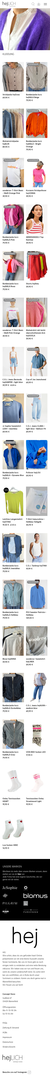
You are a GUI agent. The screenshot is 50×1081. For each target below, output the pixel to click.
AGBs (5, 1033)
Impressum (7, 1037)
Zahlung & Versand (11, 1028)
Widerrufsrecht (9, 1047)
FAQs (5, 1023)
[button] (33, 4)
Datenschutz (8, 1042)
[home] (9, 4)
